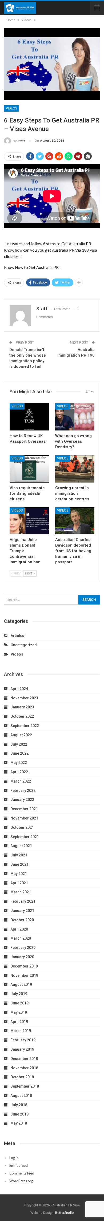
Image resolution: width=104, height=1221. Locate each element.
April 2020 (19, 929)
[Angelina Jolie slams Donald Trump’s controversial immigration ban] (29, 521)
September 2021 (24, 837)
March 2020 (20, 938)
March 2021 (20, 892)
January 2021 (22, 911)
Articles (17, 635)
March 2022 (20, 781)
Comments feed (21, 1173)
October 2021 (22, 827)
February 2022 (22, 790)
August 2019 (21, 984)
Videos (11, 108)
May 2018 (18, 1123)
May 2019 (18, 1012)
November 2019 (24, 975)
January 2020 (22, 957)
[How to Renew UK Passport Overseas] (29, 416)
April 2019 (19, 1022)
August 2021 (21, 846)
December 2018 (24, 1059)
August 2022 (21, 735)
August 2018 (21, 1095)
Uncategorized (24, 645)
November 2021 (24, 818)
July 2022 (18, 744)
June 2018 (19, 1114)
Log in (13, 1158)
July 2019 (18, 994)
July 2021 (18, 855)
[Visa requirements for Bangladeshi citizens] (29, 469)
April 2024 (19, 689)
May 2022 (18, 763)
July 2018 (18, 1105)
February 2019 (22, 1040)
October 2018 (22, 1077)
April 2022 (19, 772)
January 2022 (22, 799)
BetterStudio (64, 1213)
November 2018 (24, 1068)
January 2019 (22, 1049)
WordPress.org (21, 1181)
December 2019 (24, 966)
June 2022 (19, 753)
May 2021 (18, 874)
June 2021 (19, 864)
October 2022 (22, 716)
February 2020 (22, 947)
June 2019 (19, 1003)
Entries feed (18, 1165)
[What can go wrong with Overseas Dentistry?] (74, 416)
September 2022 (24, 726)
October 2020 (22, 920)
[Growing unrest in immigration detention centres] (74, 469)
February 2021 (22, 901)
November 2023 (24, 698)
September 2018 (24, 1086)
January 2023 (22, 707)
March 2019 (20, 1031)
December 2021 (24, 809)
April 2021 (19, 883)
